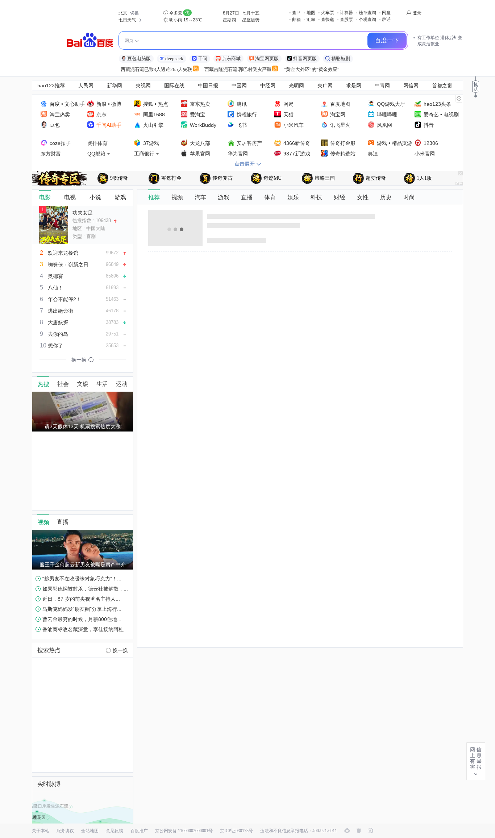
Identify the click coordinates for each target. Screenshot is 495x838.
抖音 (429, 125)
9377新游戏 (296, 154)
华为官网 (238, 154)
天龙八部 (200, 143)
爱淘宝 (197, 114)
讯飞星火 (340, 125)
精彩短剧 (340, 58)
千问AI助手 (108, 125)
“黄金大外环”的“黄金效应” (312, 69)
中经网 (267, 85)
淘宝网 (337, 114)
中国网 (239, 85)
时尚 (409, 197)
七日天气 (127, 19)
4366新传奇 (296, 143)
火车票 (327, 12)
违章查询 (367, 12)
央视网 (143, 85)
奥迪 (373, 154)
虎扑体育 (97, 143)
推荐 (154, 197)
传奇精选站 (342, 154)
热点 (163, 104)
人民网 (85, 85)
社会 (63, 384)
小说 (95, 197)
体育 (270, 197)
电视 (70, 197)
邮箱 (296, 19)
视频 (177, 197)
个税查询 (367, 19)
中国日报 (208, 85)
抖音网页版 (305, 58)
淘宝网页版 (267, 58)
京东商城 (231, 58)
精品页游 (402, 143)
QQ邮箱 (96, 154)
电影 (45, 197)
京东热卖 (200, 104)
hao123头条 (437, 104)
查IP (296, 12)
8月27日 (231, 13)
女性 (363, 197)
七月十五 (250, 13)
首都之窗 (442, 85)
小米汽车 (293, 125)
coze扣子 (60, 143)
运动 (122, 384)
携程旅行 (247, 114)
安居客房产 (249, 143)
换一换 (120, 650)
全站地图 (90, 830)
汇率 (311, 19)
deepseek (174, 58)
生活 (102, 384)
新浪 (101, 104)
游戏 (382, 143)
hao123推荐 (51, 85)
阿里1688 (154, 114)
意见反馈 (114, 830)
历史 (386, 197)
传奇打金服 (342, 143)
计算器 (346, 12)
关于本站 (40, 830)
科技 (316, 197)
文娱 (82, 384)
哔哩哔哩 (387, 114)
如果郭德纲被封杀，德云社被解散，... (85, 589)
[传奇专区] (59, 178)
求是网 (353, 85)
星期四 (229, 19)
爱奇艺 (431, 114)
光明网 (296, 85)
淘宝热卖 (60, 114)
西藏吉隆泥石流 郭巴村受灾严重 (237, 69)
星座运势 (250, 19)
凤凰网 (384, 125)
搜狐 (148, 104)
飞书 (242, 125)
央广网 (325, 85)
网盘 (386, 12)
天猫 (288, 114)
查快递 (327, 19)
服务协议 (65, 830)
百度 (55, 104)
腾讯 (242, 104)
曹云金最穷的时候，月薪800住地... (81, 619)
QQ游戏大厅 (391, 104)
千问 (202, 58)
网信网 (411, 85)
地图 (311, 12)
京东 (101, 114)
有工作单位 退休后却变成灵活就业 (439, 40)
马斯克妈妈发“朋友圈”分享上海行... (81, 609)
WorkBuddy (203, 125)
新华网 (114, 85)
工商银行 (144, 154)
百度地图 (340, 104)
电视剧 (451, 114)
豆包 (55, 125)
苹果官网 (200, 154)
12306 (431, 143)
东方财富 (51, 154)
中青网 (382, 85)
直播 (247, 197)
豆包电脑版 (139, 58)
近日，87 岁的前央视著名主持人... (81, 599)
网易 (288, 104)
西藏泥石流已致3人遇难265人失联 (156, 69)
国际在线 (174, 85)
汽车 (200, 197)
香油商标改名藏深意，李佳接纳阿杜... (85, 629)
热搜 (43, 384)
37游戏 (151, 143)
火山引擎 (153, 125)
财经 (339, 197)
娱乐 (293, 197)
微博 (116, 104)
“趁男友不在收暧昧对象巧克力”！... (81, 578)
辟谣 (386, 19)
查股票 (346, 19)
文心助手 (75, 104)
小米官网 (425, 154)
